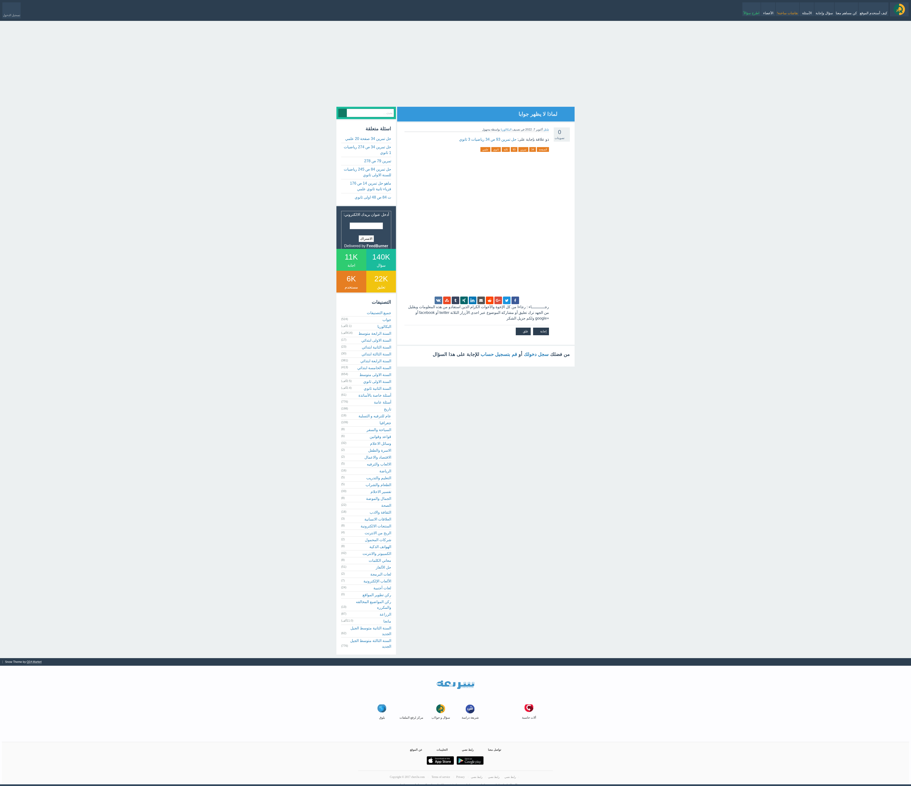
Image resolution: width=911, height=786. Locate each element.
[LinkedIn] (472, 300)
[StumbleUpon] (447, 300)
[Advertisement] (455, 73)
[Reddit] (489, 300)
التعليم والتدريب (378, 478)
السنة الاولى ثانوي (377, 382)
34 (532, 149)
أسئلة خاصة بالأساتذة (374, 395)
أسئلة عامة (382, 402)
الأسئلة (807, 13)
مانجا (387, 621)
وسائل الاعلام (380, 444)
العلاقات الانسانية (377, 519)
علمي (485, 149)
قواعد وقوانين (380, 437)
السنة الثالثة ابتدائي (376, 354)
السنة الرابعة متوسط (374, 333)
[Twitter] (507, 300)
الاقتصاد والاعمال (377, 457)
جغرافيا (385, 423)
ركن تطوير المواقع (377, 595)
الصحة (386, 505)
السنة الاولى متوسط (375, 375)
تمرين (523, 149)
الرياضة (385, 471)
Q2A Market (34, 662)
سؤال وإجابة (824, 13)
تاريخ (387, 409)
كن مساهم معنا (846, 13)
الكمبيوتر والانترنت (377, 554)
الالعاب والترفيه (379, 464)
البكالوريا (506, 129)
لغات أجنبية (382, 588)
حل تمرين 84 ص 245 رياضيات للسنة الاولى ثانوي (367, 172)
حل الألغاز (383, 567)
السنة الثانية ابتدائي (376, 347)
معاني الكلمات (380, 560)
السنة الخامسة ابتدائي (374, 368)
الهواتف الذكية (380, 547)
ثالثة (506, 149)
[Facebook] (515, 300)
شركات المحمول (378, 540)
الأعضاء (768, 13)
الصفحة (543, 149)
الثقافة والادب (380, 512)
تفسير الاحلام (381, 492)
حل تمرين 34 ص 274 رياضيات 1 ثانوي (367, 150)
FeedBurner (377, 246)
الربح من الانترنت (378, 533)
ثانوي (496, 149)
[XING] (464, 300)
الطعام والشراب (378, 485)
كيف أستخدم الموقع (873, 13)
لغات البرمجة (380, 574)
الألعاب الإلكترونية (377, 581)
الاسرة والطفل (379, 450)
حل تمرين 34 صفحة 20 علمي (368, 139)
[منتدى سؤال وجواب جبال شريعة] (899, 9)
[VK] (438, 300)
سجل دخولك (536, 354)
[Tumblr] (455, 300)
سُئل (546, 129)
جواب (386, 320)
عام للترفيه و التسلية (374, 416)
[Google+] (498, 300)
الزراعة (385, 614)
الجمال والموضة (378, 499)
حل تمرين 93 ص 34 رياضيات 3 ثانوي (487, 139)
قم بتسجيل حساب (499, 354)
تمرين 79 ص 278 (377, 161)
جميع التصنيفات (379, 313)
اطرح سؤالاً (751, 13)
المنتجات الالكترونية (376, 526)
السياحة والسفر (379, 430)
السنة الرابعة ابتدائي (375, 361)
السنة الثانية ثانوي (377, 388)
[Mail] (481, 300)
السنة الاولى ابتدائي (376, 340)
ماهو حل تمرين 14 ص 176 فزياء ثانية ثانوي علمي (370, 186)
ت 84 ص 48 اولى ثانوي (373, 197)
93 (514, 149)
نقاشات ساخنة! (787, 13)
